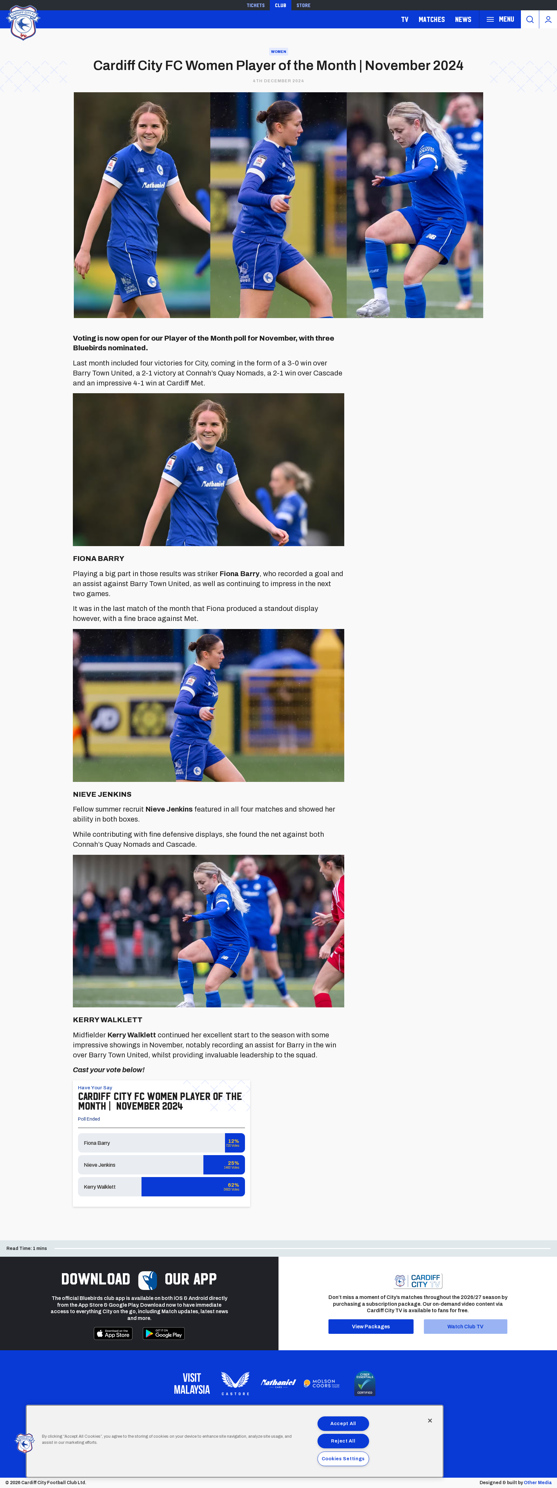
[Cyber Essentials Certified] (365, 1383)
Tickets (256, 5)
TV (404, 19)
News (463, 19)
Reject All (343, 1440)
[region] (235, 1441)
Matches (432, 19)
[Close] (430, 1420)
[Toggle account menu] (548, 19)
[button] (25, 1443)
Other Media (538, 1482)
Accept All (343, 1423)
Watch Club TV (465, 1326)
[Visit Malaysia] (192, 1383)
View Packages (371, 1326)
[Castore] (235, 1383)
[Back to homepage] (22, 22)
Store (303, 5)
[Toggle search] (530, 19)
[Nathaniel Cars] (278, 1383)
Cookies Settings (343, 1458)
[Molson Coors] (321, 1384)
